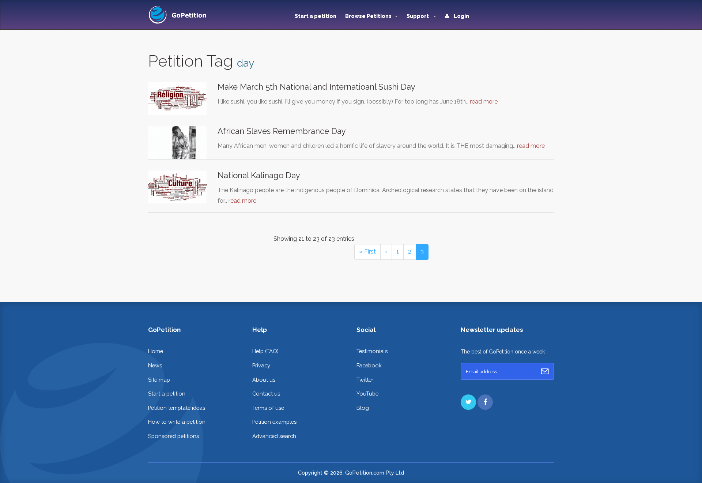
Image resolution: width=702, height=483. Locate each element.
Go (545, 371)
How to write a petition (176, 422)
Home (155, 351)
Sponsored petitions (173, 436)
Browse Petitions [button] (368, 16)
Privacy (261, 365)
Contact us (266, 393)
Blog (362, 408)
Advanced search (274, 436)
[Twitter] (468, 402)
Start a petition (315, 16)
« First (367, 251)
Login (461, 16)
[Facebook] (485, 402)
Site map (159, 380)
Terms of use (268, 408)
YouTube (367, 393)
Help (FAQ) (265, 351)
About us (263, 380)
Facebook (369, 365)
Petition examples (274, 422)
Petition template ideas (176, 408)
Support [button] (418, 16)
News (155, 365)
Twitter (364, 380)
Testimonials (372, 351)
